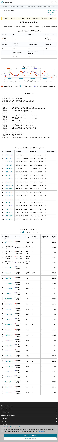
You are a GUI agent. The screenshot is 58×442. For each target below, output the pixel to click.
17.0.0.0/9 (8, 273)
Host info (54, 6)
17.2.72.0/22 (8, 392)
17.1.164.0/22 (8, 356)
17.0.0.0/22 (8, 278)
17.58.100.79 (9, 189)
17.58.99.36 (9, 165)
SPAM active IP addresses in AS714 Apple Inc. (29, 148)
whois (37, 26)
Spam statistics (7, 26)
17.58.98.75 (9, 202)
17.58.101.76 (9, 212)
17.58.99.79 (9, 182)
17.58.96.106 (9, 178)
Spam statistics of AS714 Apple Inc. (29, 31)
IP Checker (4, 6)
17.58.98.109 (9, 172)
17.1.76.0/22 (8, 309)
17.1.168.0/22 (8, 361)
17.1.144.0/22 (8, 340)
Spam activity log (20, 26)
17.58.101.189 (9, 155)
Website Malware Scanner (43, 6)
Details (30, 26)
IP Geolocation (12, 6)
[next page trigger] (37, 232)
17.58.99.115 (9, 168)
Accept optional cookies (30, 435)
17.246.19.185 (9, 158)
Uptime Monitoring (30, 6)
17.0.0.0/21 (8, 267)
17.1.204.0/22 (9, 366)
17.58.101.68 (9, 219)
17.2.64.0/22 (8, 387)
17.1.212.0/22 (8, 371)
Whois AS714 (29, 93)
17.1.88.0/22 (8, 319)
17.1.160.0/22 (8, 345)
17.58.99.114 (9, 161)
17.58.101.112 (9, 205)
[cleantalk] (7, 2)
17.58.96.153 (9, 199)
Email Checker (20, 6)
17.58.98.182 (9, 192)
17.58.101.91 (9, 175)
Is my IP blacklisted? (52, 10)
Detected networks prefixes (29, 229)
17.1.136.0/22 (8, 335)
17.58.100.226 (9, 195)
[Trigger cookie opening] (2, 427)
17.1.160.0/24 (8, 350)
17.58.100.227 (9, 216)
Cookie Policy (41, 431)
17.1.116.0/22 (8, 325)
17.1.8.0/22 (8, 293)
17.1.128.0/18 (8, 330)
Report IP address (51, 14)
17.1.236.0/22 (9, 376)
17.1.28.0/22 (8, 299)
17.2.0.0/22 (8, 382)
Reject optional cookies (30, 438)
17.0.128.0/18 (8, 288)
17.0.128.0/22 (9, 283)
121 (35, 232)
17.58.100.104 (9, 185)
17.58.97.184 (9, 209)
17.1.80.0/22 (8, 314)
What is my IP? (50, 12)
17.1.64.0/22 (8, 304)
